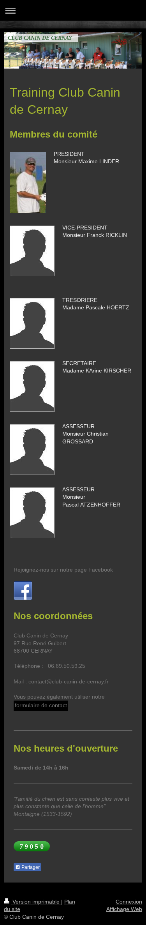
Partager (30, 867)
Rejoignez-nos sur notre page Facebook (63, 570)
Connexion (129, 902)
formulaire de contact (41, 705)
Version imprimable (36, 902)
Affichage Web (124, 909)
